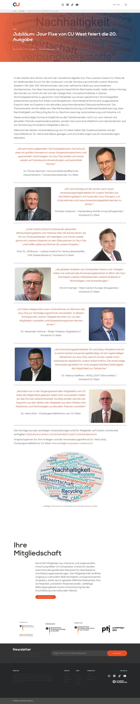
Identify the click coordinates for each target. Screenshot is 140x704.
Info (58, 49)
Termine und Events (93, 677)
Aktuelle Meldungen (47, 49)
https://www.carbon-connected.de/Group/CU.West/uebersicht (61, 434)
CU (26, 49)
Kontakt (66, 681)
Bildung (78, 681)
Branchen (78, 684)
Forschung (79, 679)
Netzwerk (78, 677)
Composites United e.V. (25, 701)
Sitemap (66, 674)
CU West (32, 49)
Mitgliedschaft (91, 679)
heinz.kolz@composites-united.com (72, 443)
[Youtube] (77, 4)
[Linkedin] (67, 4)
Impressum (67, 677)
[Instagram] (62, 4)
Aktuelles (89, 674)
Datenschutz (68, 679)
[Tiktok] (72, 4)
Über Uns (78, 674)
